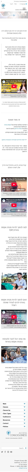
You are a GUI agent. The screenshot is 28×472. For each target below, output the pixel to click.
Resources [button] (6, 420)
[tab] (14, 403)
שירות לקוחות (23, 468)
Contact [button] (5, 423)
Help (15, 4)
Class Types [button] (7, 413)
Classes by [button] (6, 410)
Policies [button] (5, 426)
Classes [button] (5, 407)
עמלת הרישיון (18, 128)
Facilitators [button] (7, 417)
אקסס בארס (7, 125)
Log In (11, 4)
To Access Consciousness (20, 1)
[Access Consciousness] (3, 6)
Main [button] (4, 404)
